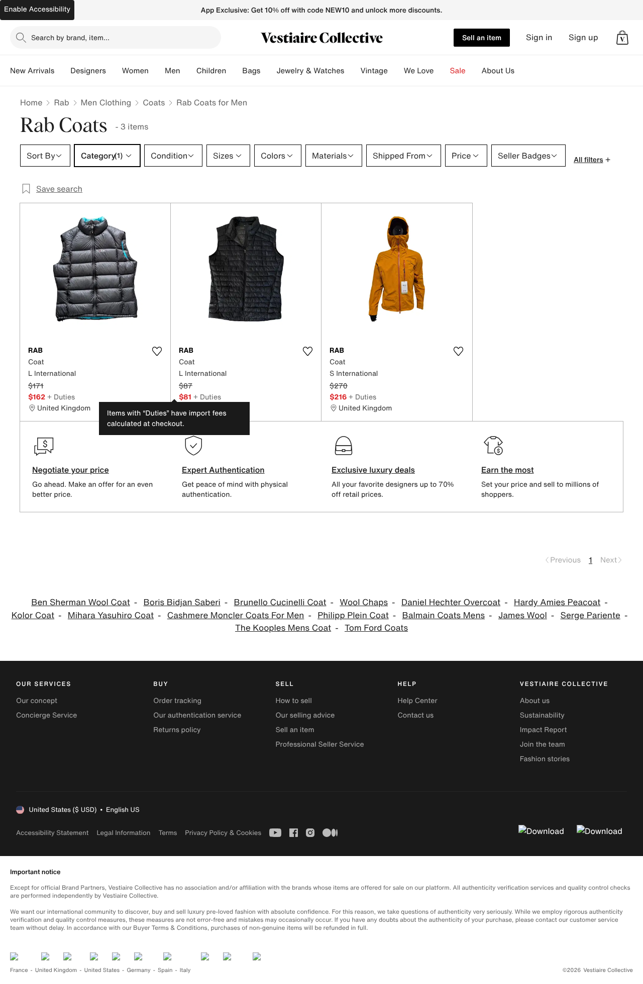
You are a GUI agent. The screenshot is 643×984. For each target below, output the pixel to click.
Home (31, 102)
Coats (154, 102)
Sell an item (481, 37)
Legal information (123, 832)
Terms (167, 832)
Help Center (418, 700)
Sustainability (542, 715)
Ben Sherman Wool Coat (80, 602)
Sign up (583, 37)
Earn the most (507, 470)
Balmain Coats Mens (443, 615)
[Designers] (114, 71)
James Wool (522, 615)
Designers (88, 70)
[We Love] (442, 71)
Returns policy (176, 730)
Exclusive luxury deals (373, 470)
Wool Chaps (364, 602)
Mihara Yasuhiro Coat (111, 615)
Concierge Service (46, 715)
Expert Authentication (223, 470)
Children (211, 70)
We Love (419, 70)
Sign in (539, 37)
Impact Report (543, 730)
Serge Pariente (590, 615)
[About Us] (522, 71)
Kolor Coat (33, 615)
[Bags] (268, 71)
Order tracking (177, 700)
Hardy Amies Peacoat (557, 602)
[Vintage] (396, 71)
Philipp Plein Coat (353, 615)
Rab (61, 102)
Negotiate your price (70, 470)
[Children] (234, 71)
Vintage (373, 70)
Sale (458, 70)
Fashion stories (545, 759)
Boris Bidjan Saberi (182, 602)
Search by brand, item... (70, 37)
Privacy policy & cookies (223, 832)
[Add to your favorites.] (157, 351)
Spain (165, 970)
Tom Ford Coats (376, 628)
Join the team (542, 744)
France (19, 970)
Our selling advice (305, 715)
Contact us (416, 715)
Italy (185, 970)
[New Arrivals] (62, 71)
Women (135, 70)
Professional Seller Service (319, 744)
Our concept (36, 700)
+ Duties (61, 396)
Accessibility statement (52, 832)
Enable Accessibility (37, 9)
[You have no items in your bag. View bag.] (622, 38)
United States (102, 970)
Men (172, 70)
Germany (139, 970)
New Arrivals (32, 70)
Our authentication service (197, 715)
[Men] (188, 71)
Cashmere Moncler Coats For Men (235, 615)
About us (535, 700)
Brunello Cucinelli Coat (280, 602)
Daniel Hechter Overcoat (450, 602)
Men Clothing (106, 102)
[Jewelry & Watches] (352, 71)
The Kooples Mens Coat (283, 628)
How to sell (293, 700)
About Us (498, 70)
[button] (622, 38)
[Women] (157, 71)
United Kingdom (56, 970)
